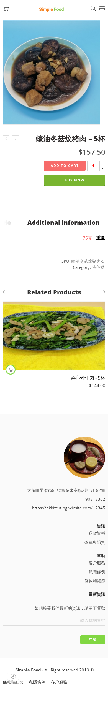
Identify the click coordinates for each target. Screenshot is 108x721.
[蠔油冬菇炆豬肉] (51, 72)
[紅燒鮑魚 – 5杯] (15, 138)
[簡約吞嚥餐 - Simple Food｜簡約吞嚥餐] (51, 9)
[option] (54, 74)
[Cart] (6, 9)
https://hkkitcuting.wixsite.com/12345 (68, 508)
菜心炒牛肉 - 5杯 (88, 378)
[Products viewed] (13, 676)
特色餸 (98, 267)
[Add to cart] (11, 370)
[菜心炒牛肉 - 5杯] (54, 335)
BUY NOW (75, 180)
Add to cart (65, 165)
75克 (87, 238)
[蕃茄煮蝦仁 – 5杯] (6, 138)
